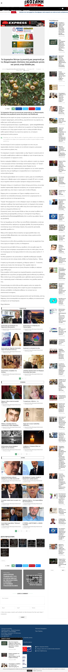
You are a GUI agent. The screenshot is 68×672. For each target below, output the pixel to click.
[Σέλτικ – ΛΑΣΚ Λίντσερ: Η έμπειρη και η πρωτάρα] (53, 238)
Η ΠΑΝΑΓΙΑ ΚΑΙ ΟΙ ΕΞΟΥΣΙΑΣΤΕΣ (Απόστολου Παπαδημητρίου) (62, 521)
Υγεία (20, 6)
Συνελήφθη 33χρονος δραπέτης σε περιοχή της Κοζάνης (61, 217)
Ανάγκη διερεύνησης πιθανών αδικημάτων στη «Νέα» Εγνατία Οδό (61, 110)
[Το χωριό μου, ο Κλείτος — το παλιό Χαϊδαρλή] (33, 392)
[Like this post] (13, 108)
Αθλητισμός (5, 10)
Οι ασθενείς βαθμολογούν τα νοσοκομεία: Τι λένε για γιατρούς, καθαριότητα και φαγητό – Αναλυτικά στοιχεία (62, 369)
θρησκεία (14, 6)
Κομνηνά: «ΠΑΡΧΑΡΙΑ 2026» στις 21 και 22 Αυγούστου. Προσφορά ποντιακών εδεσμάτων (62, 354)
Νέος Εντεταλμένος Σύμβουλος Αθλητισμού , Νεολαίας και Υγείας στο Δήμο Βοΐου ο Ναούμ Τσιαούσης (62, 45)
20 (26, 531)
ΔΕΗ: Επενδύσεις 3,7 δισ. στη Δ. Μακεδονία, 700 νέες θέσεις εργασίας (62, 331)
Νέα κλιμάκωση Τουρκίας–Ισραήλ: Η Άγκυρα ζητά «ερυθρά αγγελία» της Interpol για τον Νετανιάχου (62, 204)
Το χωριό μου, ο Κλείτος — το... (31, 401)
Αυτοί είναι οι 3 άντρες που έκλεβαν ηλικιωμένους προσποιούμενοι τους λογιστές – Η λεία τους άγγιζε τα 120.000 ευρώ (62, 422)
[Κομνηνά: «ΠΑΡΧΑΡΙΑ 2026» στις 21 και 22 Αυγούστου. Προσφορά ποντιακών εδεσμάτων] (53, 351)
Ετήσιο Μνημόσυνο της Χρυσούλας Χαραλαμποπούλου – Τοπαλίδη (62, 511)
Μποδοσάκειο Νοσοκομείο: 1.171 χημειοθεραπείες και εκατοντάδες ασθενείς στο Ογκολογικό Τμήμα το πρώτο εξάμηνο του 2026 (62, 316)
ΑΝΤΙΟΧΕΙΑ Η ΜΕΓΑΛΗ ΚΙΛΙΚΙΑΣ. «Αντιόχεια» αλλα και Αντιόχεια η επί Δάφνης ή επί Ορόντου (62, 288)
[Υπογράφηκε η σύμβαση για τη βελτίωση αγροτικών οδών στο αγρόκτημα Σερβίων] (53, 95)
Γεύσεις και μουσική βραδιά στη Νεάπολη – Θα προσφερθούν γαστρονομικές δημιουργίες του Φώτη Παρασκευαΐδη (62, 273)
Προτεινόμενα (28, 6)
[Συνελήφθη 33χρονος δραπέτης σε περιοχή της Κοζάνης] (53, 216)
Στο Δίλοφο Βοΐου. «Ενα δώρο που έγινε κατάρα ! (62, 120)
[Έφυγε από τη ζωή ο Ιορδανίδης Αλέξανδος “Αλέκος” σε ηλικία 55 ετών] (33, 415)
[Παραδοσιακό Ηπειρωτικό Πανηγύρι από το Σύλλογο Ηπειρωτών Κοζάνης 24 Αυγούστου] (53, 406)
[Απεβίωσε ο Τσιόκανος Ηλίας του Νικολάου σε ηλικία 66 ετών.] (33, 437)
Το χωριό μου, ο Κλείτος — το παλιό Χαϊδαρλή (62, 192)
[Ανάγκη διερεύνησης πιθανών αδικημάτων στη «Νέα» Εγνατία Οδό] (12, 468)
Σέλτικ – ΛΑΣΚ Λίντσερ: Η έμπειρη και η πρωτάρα (62, 237)
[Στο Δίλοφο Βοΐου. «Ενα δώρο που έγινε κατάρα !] (53, 120)
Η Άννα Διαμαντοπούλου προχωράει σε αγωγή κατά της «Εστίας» (62, 260)
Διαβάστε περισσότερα (37, 670)
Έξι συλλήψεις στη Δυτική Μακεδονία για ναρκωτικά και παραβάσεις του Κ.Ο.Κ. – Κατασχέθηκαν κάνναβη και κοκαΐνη (62, 534)
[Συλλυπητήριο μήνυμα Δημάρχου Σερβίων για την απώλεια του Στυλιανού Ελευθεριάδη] (11, 437)
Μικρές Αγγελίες (16, 10)
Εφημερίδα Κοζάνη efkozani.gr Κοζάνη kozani (15, 69)
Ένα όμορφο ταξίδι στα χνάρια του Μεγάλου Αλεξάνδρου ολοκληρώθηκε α (62, 181)
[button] (17, 12)
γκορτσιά (3, 560)
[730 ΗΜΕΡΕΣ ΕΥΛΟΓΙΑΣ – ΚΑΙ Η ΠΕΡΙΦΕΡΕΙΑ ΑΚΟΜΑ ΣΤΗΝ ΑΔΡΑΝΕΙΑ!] (53, 227)
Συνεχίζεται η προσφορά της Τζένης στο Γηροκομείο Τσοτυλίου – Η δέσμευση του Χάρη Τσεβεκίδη (62, 437)
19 (26, 454)
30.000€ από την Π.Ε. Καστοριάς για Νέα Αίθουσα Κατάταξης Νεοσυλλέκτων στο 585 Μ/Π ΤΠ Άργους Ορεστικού (62, 385)
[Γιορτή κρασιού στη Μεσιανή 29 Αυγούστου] (53, 397)
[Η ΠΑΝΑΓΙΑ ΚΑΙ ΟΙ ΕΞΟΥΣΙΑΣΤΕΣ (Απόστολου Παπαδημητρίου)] (53, 521)
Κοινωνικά (26, 10)
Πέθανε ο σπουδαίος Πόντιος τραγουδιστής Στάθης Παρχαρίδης (62, 248)
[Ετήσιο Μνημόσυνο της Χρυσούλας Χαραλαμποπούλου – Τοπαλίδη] (53, 510)
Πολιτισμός (5, 6)
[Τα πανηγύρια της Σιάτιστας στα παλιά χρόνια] (53, 342)
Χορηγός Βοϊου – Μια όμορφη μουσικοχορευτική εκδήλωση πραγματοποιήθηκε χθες (62, 562)
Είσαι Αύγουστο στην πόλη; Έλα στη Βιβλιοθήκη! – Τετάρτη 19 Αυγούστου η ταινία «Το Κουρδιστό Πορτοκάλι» (62, 498)
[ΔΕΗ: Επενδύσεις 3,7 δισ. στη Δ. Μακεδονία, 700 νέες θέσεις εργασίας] (53, 330)
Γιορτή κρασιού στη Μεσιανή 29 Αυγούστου (62, 397)
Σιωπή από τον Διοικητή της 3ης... (32, 348)
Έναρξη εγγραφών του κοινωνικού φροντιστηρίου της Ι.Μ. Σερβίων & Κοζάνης (62, 75)
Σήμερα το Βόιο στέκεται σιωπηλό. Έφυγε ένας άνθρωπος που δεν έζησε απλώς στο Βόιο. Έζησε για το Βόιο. (62, 166)
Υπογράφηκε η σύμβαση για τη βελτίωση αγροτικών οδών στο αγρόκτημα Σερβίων (62, 97)
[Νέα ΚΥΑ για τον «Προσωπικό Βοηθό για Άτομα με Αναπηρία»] (53, 300)
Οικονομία (44, 6)
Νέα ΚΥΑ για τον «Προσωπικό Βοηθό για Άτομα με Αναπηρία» (62, 301)
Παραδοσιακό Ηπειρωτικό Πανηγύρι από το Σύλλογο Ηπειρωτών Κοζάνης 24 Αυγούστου (62, 407)
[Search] (67, 8)
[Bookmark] (21, 311)
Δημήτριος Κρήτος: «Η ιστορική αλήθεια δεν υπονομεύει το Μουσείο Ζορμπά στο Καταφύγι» (62, 549)
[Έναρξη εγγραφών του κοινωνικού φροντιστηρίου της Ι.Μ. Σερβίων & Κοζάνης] (53, 74)
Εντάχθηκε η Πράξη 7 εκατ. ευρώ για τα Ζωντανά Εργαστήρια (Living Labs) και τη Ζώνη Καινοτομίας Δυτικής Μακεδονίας (62, 28)
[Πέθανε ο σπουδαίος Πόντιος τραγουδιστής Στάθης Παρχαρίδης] (11, 415)
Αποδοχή (29, 670)
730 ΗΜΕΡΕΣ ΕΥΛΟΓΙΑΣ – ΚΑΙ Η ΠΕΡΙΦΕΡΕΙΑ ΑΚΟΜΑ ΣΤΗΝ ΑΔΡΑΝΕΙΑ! (62, 228)
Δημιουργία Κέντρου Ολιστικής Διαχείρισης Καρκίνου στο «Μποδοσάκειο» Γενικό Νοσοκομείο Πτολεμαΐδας (62, 61)
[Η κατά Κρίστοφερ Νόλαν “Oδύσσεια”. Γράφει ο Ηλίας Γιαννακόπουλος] (12, 514)
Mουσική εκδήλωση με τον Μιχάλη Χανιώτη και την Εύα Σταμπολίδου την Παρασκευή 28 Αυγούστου (62, 151)
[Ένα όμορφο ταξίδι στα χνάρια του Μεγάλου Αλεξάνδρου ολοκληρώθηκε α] (53, 179)
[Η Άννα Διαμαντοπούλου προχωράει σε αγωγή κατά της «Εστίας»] (53, 259)
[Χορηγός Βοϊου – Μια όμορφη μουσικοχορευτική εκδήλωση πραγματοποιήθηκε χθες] (53, 561)
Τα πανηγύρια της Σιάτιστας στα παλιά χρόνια (62, 341)
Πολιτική (37, 6)
